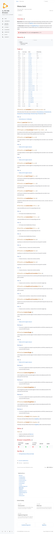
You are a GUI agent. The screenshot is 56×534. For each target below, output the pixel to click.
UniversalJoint (21, 495)
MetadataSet (40, 113)
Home (17, 1)
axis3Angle (30, 63)
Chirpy (47, 531)
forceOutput (30, 57)
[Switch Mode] (2, 531)
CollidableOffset (22, 477)
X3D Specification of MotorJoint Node (26, 453)
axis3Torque (30, 69)
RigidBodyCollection (23, 491)
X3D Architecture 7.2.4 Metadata (25, 119)
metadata (29, 53)
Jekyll (52, 531)
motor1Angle (30, 91)
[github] (5, 531)
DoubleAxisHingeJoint (23, 486)
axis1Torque (30, 65)
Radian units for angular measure (25, 146)
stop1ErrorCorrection (31, 85)
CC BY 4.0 (27, 467)
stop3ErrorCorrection (31, 89)
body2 (29, 105)
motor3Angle (30, 95)
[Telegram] (51, 467)
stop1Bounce (30, 79)
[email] (9, 531)
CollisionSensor (22, 481)
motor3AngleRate (31, 101)
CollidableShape (22, 478)
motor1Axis (30, 73)
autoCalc (29, 55)
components (20, 460)
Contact (20, 484)
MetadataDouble (47, 112)
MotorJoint (21, 487)
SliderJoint (21, 494)
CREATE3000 (20, 10)
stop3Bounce (30, 83)
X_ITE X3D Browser (5, 12)
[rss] (12, 531)
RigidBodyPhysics (35, 25)
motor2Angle (30, 93)
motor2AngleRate (31, 99)
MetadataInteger (27, 113)
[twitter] (7, 531)
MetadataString (34, 113)
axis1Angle (30, 59)
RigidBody (31, 23)
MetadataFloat (20, 113)
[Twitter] (47, 467)
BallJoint (31, 434)
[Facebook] (49, 467)
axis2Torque (30, 67)
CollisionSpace (21, 483)
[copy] (52, 40)
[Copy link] (52, 467)
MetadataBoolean (40, 112)
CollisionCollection (22, 480)
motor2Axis (30, 75)
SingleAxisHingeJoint (23, 492)
